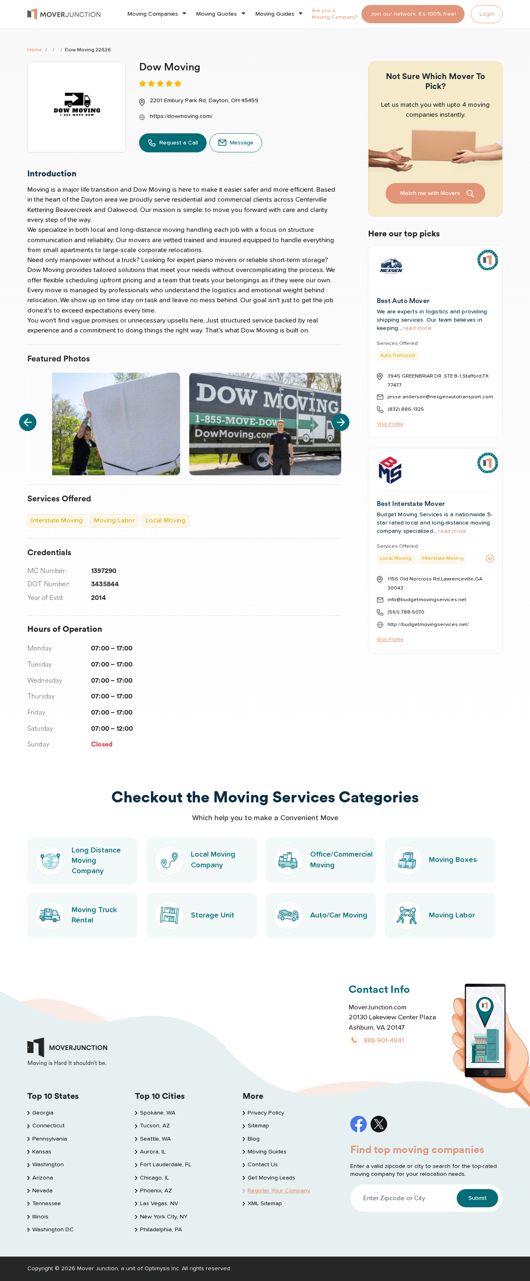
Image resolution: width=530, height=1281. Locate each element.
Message (241, 143)
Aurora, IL (153, 1152)
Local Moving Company (213, 860)
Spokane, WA (158, 1113)
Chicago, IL (154, 1178)
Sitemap (258, 1126)
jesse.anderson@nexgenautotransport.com (440, 397)
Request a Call (178, 143)
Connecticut (48, 1126)
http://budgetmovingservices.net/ (428, 624)
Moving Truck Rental (94, 915)
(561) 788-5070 (406, 612)
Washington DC (53, 1230)
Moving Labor (452, 915)
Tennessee (46, 1203)
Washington (48, 1165)
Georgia (42, 1113)
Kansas (41, 1152)
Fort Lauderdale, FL (165, 1165)
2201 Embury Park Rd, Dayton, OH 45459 (204, 101)
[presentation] (27, 422)
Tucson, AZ (155, 1126)
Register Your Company (279, 1191)
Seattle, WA (155, 1139)
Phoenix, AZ (156, 1191)
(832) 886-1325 (406, 409)
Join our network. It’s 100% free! (413, 14)
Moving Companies (153, 14)
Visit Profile (390, 424)
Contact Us (263, 1165)
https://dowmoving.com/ (181, 116)
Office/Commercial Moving (341, 860)
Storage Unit (212, 915)
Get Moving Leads (271, 1178)
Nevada (42, 1191)
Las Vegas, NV (159, 1203)
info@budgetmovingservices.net (427, 599)
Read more (417, 328)
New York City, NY (164, 1217)
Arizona (42, 1178)
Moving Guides (274, 14)
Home (34, 50)
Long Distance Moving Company (96, 861)
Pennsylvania (49, 1139)
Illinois (40, 1217)
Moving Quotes (216, 14)
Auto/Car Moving (338, 915)
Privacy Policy (266, 1113)
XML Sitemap (265, 1203)
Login (486, 14)
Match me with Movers (430, 193)
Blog (254, 1139)
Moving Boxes (453, 860)
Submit (477, 1198)
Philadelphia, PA (161, 1230)
